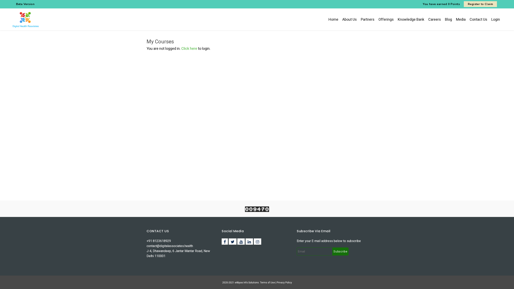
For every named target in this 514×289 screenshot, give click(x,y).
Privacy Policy (284, 282)
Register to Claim (480, 4)
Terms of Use (267, 282)
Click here (189, 48)
